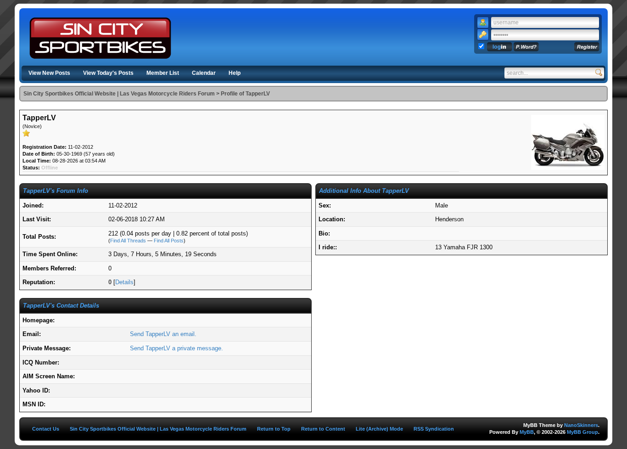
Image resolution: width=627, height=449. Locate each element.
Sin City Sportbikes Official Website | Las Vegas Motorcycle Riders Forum (119, 93)
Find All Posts (169, 240)
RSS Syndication (434, 429)
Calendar (204, 73)
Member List (162, 73)
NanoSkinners (581, 425)
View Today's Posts (108, 73)
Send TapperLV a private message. (176, 348)
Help (235, 73)
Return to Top (274, 429)
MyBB (527, 432)
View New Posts (49, 73)
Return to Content (323, 429)
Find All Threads (128, 240)
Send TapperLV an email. (163, 334)
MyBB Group (582, 432)
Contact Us (45, 429)
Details (124, 282)
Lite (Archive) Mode (379, 429)
